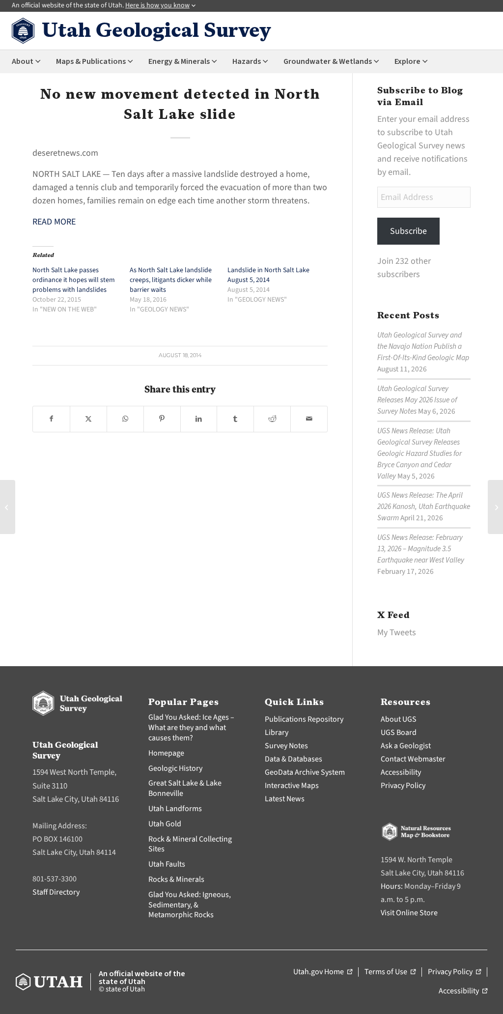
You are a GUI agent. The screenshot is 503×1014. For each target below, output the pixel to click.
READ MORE (54, 222)
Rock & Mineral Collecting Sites (190, 844)
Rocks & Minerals (176, 879)
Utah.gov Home (322, 972)
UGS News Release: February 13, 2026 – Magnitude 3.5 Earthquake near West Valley (420, 548)
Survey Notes (286, 745)
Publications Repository (304, 719)
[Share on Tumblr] (235, 419)
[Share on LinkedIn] (199, 419)
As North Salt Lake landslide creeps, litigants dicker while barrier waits (171, 280)
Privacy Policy (403, 785)
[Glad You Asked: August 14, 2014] (7, 507)
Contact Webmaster (413, 759)
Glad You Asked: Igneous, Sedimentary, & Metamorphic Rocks (189, 905)
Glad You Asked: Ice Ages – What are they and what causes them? (191, 727)
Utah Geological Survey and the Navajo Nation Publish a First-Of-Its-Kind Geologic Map (423, 346)
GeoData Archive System (305, 772)
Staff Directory (56, 892)
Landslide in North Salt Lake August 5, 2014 (268, 275)
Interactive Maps (292, 785)
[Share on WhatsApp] (125, 419)
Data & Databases (293, 759)
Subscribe (408, 231)
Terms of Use (390, 972)
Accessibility (401, 772)
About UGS (399, 719)
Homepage (166, 753)
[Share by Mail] (309, 419)
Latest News (285, 798)
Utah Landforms (175, 808)
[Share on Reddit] (272, 419)
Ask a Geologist (406, 745)
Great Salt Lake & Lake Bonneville (185, 788)
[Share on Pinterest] (162, 419)
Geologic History (175, 768)
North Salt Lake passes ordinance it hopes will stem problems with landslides (73, 280)
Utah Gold (164, 823)
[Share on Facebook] (51, 419)
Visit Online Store (409, 912)
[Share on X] (88, 419)
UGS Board (399, 732)
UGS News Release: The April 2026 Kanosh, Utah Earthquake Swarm (423, 506)
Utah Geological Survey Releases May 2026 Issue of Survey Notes (417, 400)
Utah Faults (166, 864)
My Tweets (396, 632)
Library (276, 732)
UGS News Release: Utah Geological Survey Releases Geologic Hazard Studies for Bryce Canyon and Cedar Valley (419, 453)
